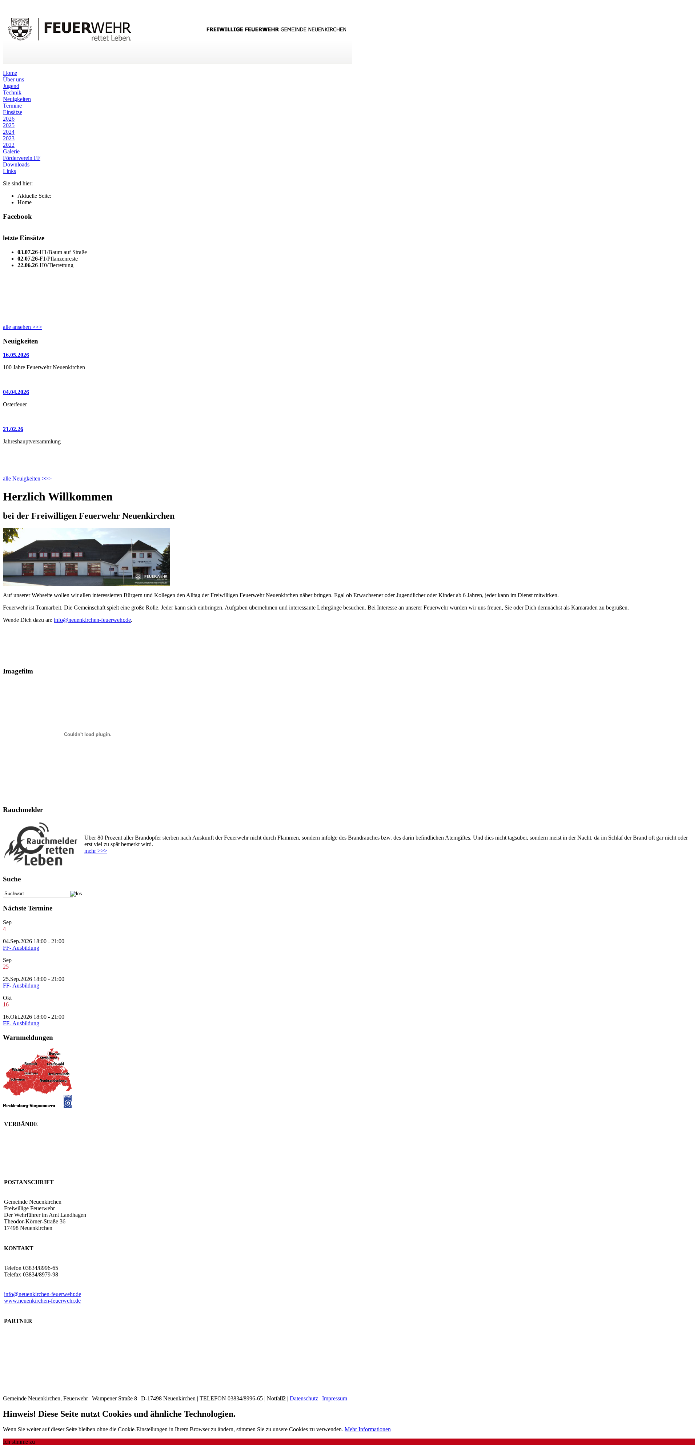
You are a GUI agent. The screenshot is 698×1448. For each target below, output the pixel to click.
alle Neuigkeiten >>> (27, 478)
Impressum (334, 1398)
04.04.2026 (16, 392)
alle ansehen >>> (22, 327)
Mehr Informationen (368, 1429)
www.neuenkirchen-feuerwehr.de (42, 1301)
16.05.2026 (16, 355)
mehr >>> (95, 851)
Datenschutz (304, 1398)
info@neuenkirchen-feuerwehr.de (92, 620)
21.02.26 (13, 429)
